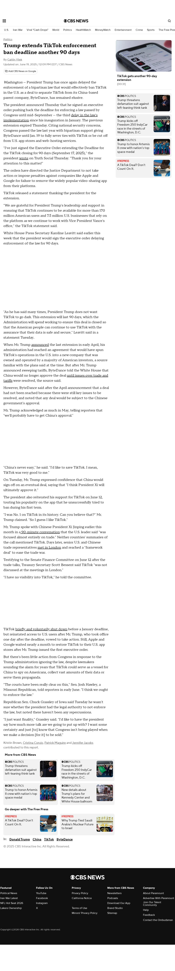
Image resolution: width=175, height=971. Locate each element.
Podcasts (112, 898)
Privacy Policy (80, 893)
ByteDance (65, 839)
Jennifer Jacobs (82, 743)
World (55, 30)
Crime (139, 30)
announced (40, 345)
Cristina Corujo (33, 743)
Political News (8, 893)
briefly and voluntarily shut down (41, 629)
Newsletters (114, 893)
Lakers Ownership (11, 908)
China (37, 839)
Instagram (42, 903)
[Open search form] (169, 21)
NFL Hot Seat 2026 (11, 903)
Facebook (42, 898)
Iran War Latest (9, 898)
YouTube (41, 893)
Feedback (149, 915)
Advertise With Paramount (158, 898)
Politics (67, 30)
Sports (150, 30)
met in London (49, 547)
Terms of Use (79, 908)
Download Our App (118, 903)
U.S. (6, 30)
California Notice (82, 898)
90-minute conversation (40, 532)
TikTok (49, 839)
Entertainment (123, 30)
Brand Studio (115, 908)
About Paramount (153, 893)
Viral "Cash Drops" (37, 30)
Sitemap (112, 913)
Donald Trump (19, 839)
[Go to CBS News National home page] (76, 21)
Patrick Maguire (55, 743)
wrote (23, 158)
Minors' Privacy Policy (84, 913)
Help (146, 910)
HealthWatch (83, 30)
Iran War (18, 30)
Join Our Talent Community (152, 903)
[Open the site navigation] (27, 20)
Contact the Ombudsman (158, 920)
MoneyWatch (103, 30)
